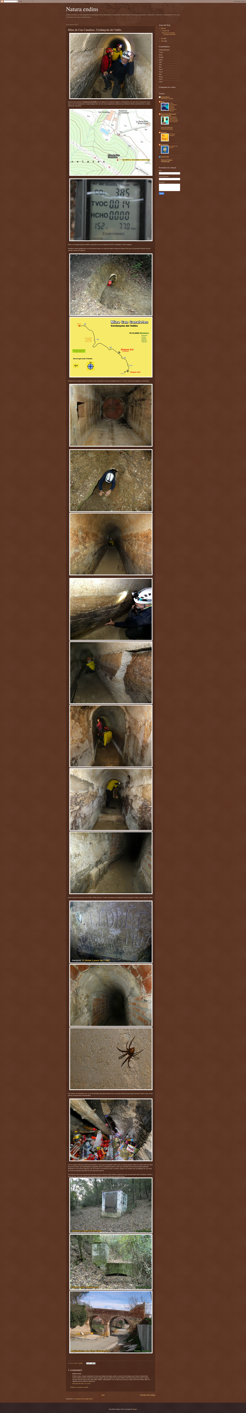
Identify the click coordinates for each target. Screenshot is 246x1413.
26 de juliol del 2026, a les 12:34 (81, 1383)
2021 (162, 41)
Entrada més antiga (147, 1395)
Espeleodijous (165, 97)
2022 (162, 38)
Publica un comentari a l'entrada (79, 1387)
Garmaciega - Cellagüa (167, 98)
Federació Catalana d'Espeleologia (166, 160)
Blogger (135, 1409)
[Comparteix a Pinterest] (94, 1363)
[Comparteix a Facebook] (93, 1363)
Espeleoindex (165, 157)
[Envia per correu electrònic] (87, 1363)
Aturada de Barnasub (172, 134)
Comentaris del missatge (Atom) (84, 1399)
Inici (103, 1395)
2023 (162, 28)
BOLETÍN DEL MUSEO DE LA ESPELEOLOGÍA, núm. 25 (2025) (173, 119)
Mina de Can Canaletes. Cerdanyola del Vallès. (169, 33)
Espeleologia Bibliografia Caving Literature (168, 114)
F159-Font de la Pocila (167, 129)
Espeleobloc (164, 144)
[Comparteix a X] (91, 1363)
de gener (165, 30)
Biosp (162, 101)
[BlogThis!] (89, 1363)
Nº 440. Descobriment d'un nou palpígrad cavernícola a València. (173, 107)
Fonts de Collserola (167, 128)
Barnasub (164, 132)
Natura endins (82, 9)
